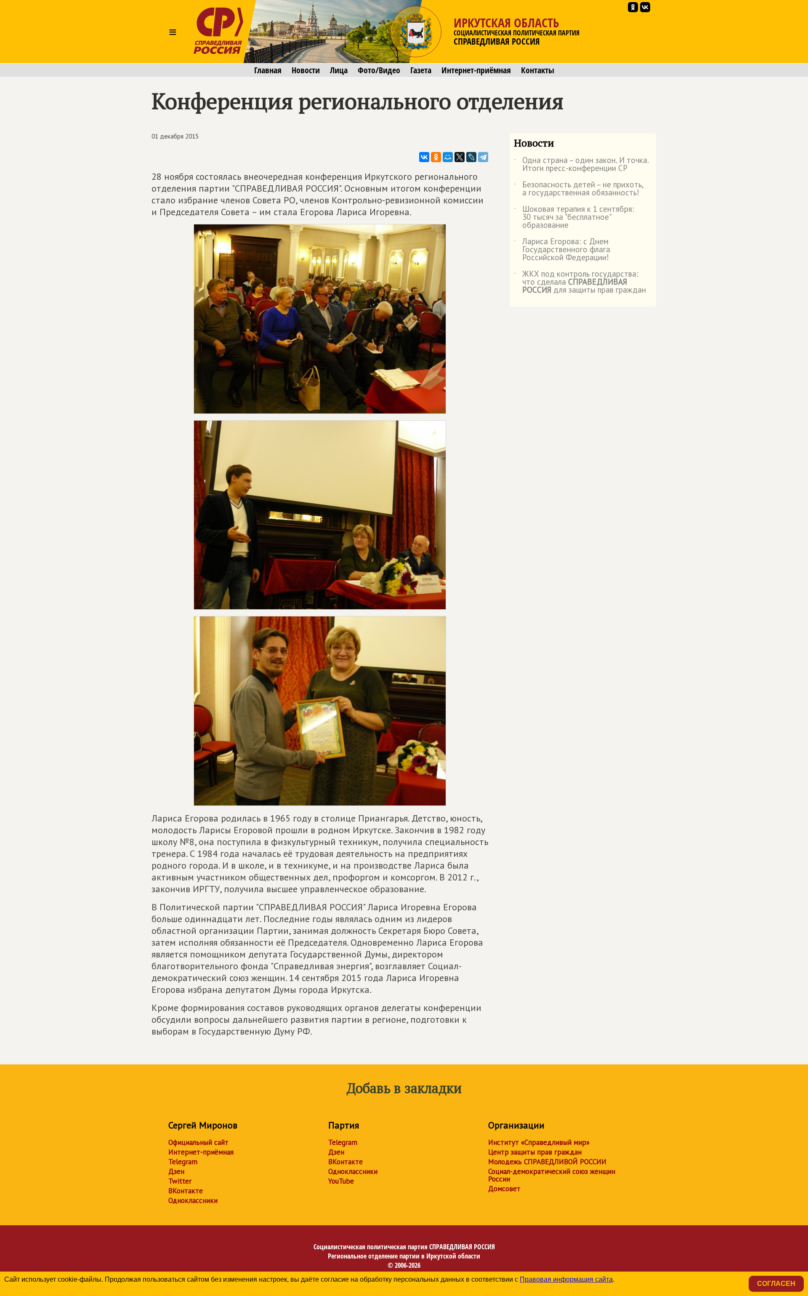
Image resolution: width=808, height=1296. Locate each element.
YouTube (341, 1181)
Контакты (537, 70)
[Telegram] (483, 157)
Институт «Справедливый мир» (539, 1142)
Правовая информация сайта (566, 1279)
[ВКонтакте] (424, 157)
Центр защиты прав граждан (535, 1152)
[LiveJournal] (471, 157)
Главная (268, 70)
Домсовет (504, 1188)
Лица (339, 70)
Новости (306, 70)
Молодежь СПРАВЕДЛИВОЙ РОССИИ (547, 1161)
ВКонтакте (185, 1191)
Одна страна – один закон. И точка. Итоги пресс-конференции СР (581, 164)
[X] (459, 157)
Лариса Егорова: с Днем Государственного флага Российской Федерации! (562, 249)
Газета (420, 70)
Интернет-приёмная (476, 70)
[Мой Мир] (448, 157)
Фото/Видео (379, 70)
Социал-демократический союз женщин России (551, 1175)
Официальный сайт (198, 1142)
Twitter (179, 1181)
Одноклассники (193, 1200)
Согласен (776, 1283)
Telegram (182, 1161)
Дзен (176, 1171)
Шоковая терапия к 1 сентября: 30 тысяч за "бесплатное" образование (574, 217)
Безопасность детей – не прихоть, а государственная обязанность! (578, 189)
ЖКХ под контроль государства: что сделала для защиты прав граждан (580, 282)
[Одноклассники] (436, 157)
